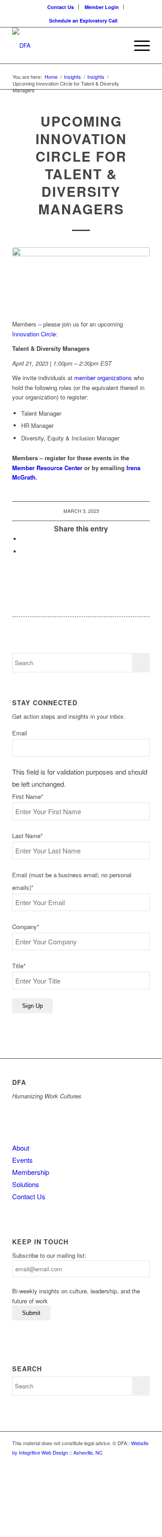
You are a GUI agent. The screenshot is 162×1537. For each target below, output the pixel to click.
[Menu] (137, 45)
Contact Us (60, 7)
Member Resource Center (47, 467)
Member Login (102, 7)
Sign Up (32, 1005)
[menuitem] (61, 7)
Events (22, 1160)
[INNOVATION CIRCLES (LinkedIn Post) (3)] (81, 278)
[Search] (116, 45)
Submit (31, 1313)
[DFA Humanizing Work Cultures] (67, 45)
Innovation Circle (34, 334)
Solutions (25, 1184)
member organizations (103, 377)
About (20, 1147)
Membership (30, 1172)
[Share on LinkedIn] (23, 539)
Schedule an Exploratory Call (83, 20)
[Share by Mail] (23, 551)
